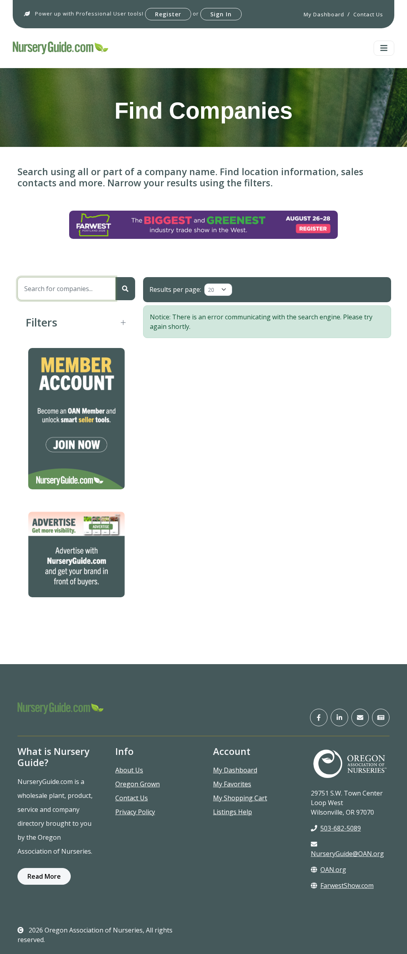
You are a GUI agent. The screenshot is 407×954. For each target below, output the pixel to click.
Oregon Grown (137, 784)
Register (168, 14)
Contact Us (131, 798)
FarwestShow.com (347, 885)
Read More (44, 876)
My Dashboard (235, 770)
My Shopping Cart (240, 798)
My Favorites (232, 784)
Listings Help (232, 811)
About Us (129, 770)
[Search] (125, 288)
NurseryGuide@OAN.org (347, 853)
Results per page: (175, 289)
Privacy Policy (135, 811)
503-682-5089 (340, 828)
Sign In (221, 14)
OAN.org (333, 869)
